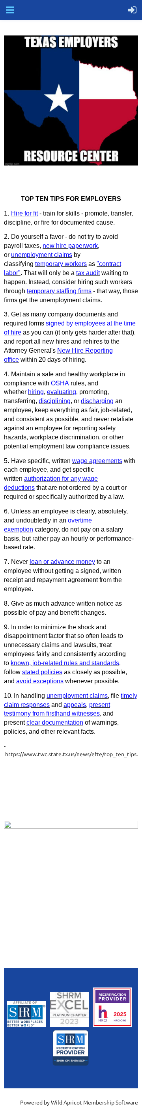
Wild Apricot (66, 1102)
